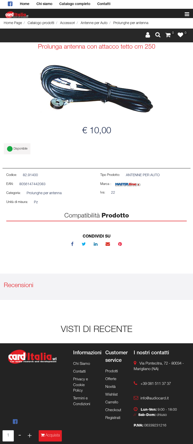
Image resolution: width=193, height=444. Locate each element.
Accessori (67, 23)
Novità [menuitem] (110, 387)
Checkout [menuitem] (113, 410)
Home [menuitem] (24, 4)
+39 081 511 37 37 (155, 384)
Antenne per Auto (94, 23)
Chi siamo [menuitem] (44, 4)
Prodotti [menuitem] (111, 371)
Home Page (13, 23)
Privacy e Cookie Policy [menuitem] (80, 385)
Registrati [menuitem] (112, 418)
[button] (96, 89)
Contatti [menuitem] (103, 4)
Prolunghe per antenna (130, 23)
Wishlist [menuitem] (111, 395)
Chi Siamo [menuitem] (81, 364)
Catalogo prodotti (41, 23)
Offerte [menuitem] (110, 379)
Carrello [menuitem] (111, 402)
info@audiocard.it (154, 398)
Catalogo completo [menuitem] (74, 4)
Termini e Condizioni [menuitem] (81, 401)
